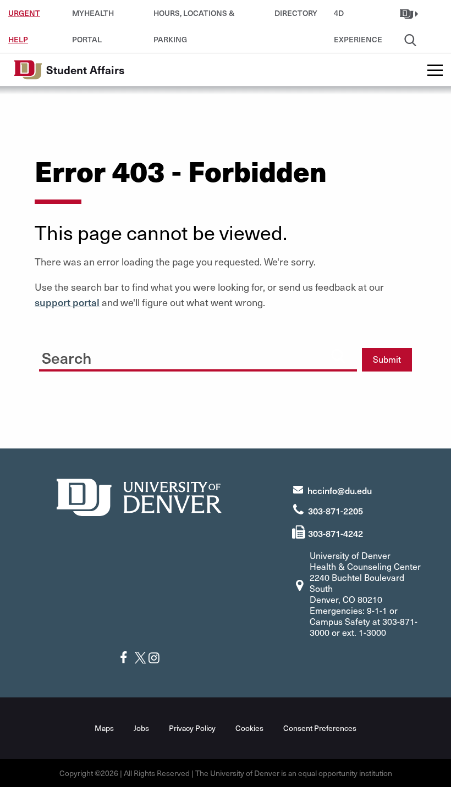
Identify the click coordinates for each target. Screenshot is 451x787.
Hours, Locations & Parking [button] (193, 17)
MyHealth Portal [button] (93, 17)
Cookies (249, 728)
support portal (67, 302)
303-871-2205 (335, 511)
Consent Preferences (319, 728)
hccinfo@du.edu (339, 490)
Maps (104, 728)
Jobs (141, 728)
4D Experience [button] (358, 17)
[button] (410, 13)
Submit (387, 359)
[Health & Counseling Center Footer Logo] (139, 496)
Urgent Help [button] (24, 17)
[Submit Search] (338, 355)
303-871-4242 (335, 533)
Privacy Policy (192, 728)
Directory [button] (295, 13)
